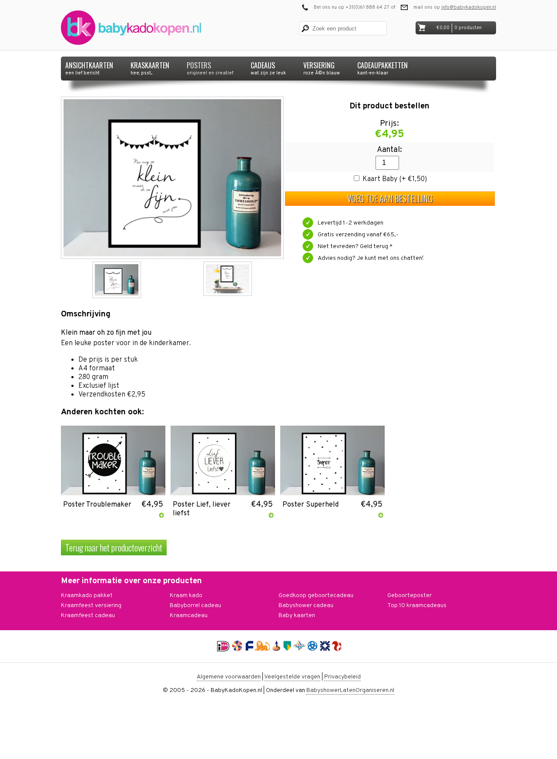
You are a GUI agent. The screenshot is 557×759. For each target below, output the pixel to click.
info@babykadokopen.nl (468, 7)
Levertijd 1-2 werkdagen (350, 223)
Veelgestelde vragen (292, 677)
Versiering (321, 66)
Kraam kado (186, 595)
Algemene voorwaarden (229, 677)
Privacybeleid (342, 677)
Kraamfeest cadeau (88, 615)
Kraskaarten (150, 66)
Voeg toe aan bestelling (390, 198)
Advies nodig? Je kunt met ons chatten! (370, 258)
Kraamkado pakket (87, 595)
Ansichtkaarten (89, 66)
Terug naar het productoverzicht (113, 547)
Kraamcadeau (189, 615)
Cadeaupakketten (382, 66)
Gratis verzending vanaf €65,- (358, 234)
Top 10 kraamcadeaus (416, 605)
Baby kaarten (296, 615)
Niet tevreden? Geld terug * (355, 246)
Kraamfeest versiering (91, 605)
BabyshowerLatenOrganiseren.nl (350, 690)
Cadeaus (268, 66)
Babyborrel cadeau (195, 605)
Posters (210, 66)
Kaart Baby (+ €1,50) (394, 179)
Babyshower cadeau (305, 605)
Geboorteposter (409, 595)
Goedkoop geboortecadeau (315, 595)
